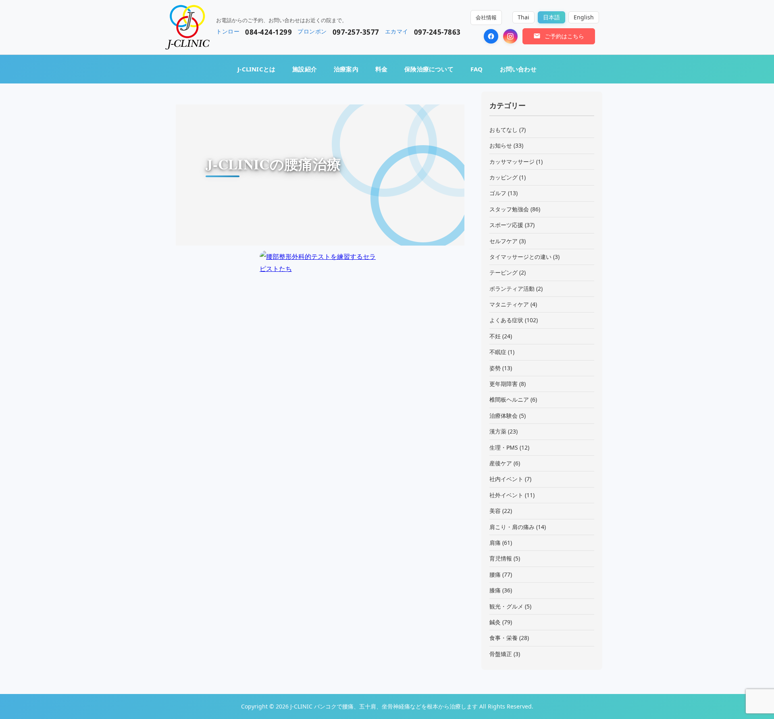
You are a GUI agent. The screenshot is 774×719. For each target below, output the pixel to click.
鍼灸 (495, 622)
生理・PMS (503, 447)
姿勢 (495, 368)
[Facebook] (491, 36)
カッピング (503, 177)
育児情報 (500, 558)
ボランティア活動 (512, 288)
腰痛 (495, 574)
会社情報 (486, 17)
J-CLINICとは (256, 69)
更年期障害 (503, 384)
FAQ (476, 69)
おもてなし (503, 129)
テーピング (503, 272)
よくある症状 (506, 320)
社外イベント (506, 495)
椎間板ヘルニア (509, 399)
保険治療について (429, 69)
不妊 (495, 336)
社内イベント (506, 479)
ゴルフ (497, 193)
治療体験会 (503, 415)
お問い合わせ (518, 69)
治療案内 (346, 69)
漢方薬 (497, 431)
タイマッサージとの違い (520, 257)
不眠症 (497, 352)
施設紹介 (304, 69)
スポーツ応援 (506, 225)
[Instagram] (510, 36)
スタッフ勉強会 (509, 209)
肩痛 (495, 542)
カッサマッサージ (512, 161)
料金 (381, 69)
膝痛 (495, 590)
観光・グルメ (506, 606)
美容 (495, 511)
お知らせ (500, 145)
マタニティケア (509, 304)
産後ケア (500, 463)
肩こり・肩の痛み (512, 527)
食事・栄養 (503, 638)
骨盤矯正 (500, 654)
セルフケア (503, 241)
